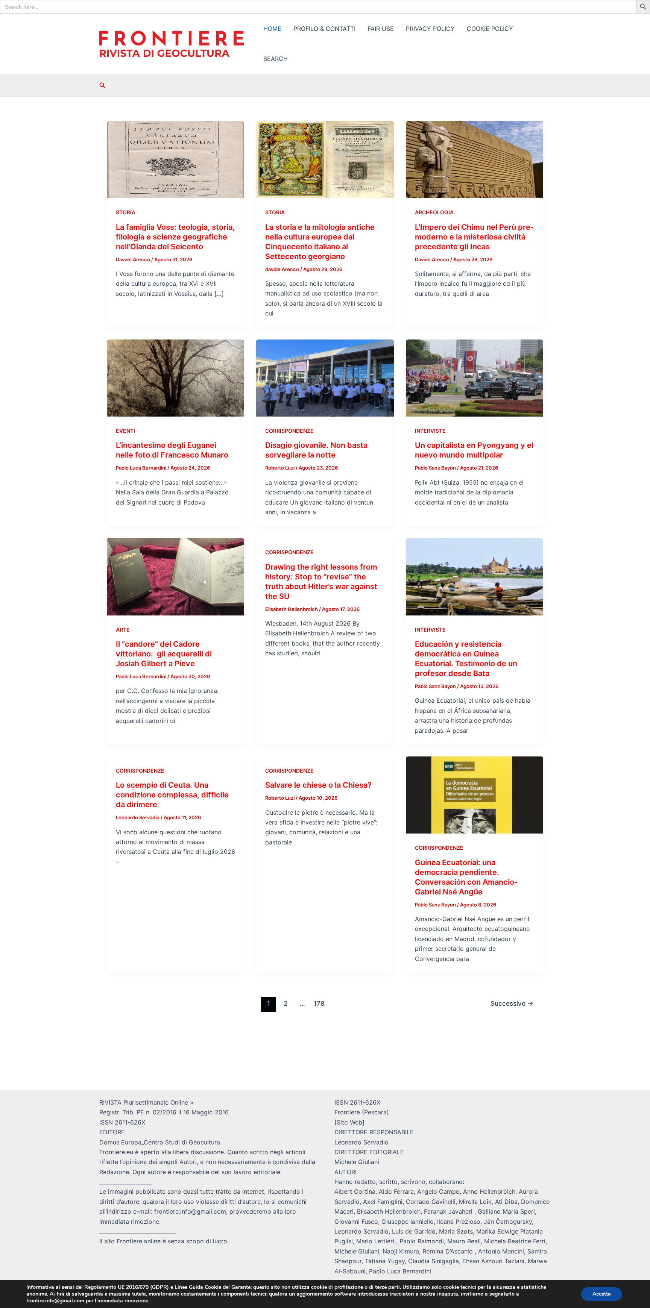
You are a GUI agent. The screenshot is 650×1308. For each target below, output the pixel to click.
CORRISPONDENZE (289, 430)
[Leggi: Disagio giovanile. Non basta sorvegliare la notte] (324, 377)
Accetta (601, 1293)
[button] (102, 85)
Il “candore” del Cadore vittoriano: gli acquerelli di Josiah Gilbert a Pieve (164, 654)
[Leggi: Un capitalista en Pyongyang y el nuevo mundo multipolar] (474, 377)
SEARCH (275, 58)
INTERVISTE (430, 430)
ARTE (123, 629)
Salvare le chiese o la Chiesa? (318, 785)
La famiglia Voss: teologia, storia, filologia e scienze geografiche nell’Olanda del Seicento (175, 237)
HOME (272, 28)
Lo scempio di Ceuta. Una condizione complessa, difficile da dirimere (172, 795)
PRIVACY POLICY (430, 28)
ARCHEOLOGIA (434, 212)
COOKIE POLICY (490, 28)
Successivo (512, 1003)
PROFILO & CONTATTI (324, 28)
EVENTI (125, 430)
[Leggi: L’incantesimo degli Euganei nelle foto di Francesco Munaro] (175, 377)
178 (319, 1003)
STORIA (125, 212)
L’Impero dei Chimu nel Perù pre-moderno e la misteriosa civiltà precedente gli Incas (474, 237)
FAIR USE (381, 28)
